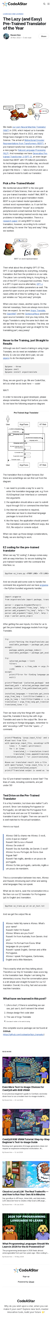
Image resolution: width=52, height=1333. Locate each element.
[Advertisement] (26, 70)
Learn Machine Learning (13, 14)
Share (43, 36)
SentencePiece (32, 314)
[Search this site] (44, 4)
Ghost (31, 1282)
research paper (10, 221)
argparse (44, 585)
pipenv (6, 358)
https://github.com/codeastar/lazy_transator (23, 1034)
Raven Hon (16, 35)
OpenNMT (12, 314)
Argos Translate (37, 310)
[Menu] (48, 4)
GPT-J (39, 284)
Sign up (26, 1276)
